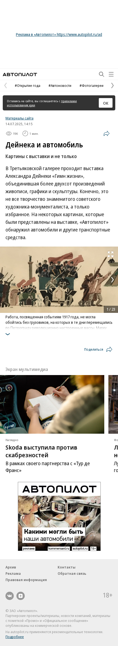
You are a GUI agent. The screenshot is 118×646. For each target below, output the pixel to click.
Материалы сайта (19, 118)
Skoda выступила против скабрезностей (41, 451)
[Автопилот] (20, 74)
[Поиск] (101, 74)
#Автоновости (60, 85)
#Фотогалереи (91, 85)
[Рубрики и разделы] (111, 74)
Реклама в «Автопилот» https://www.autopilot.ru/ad (59, 34)
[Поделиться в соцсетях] (106, 133)
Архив (10, 567)
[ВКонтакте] (9, 596)
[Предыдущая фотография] (5, 279)
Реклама (13, 573)
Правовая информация (26, 579)
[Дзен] (20, 596)
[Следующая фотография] (112, 279)
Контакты (66, 567)
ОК (105, 103)
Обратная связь (72, 573)
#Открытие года (27, 85)
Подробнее (14, 636)
